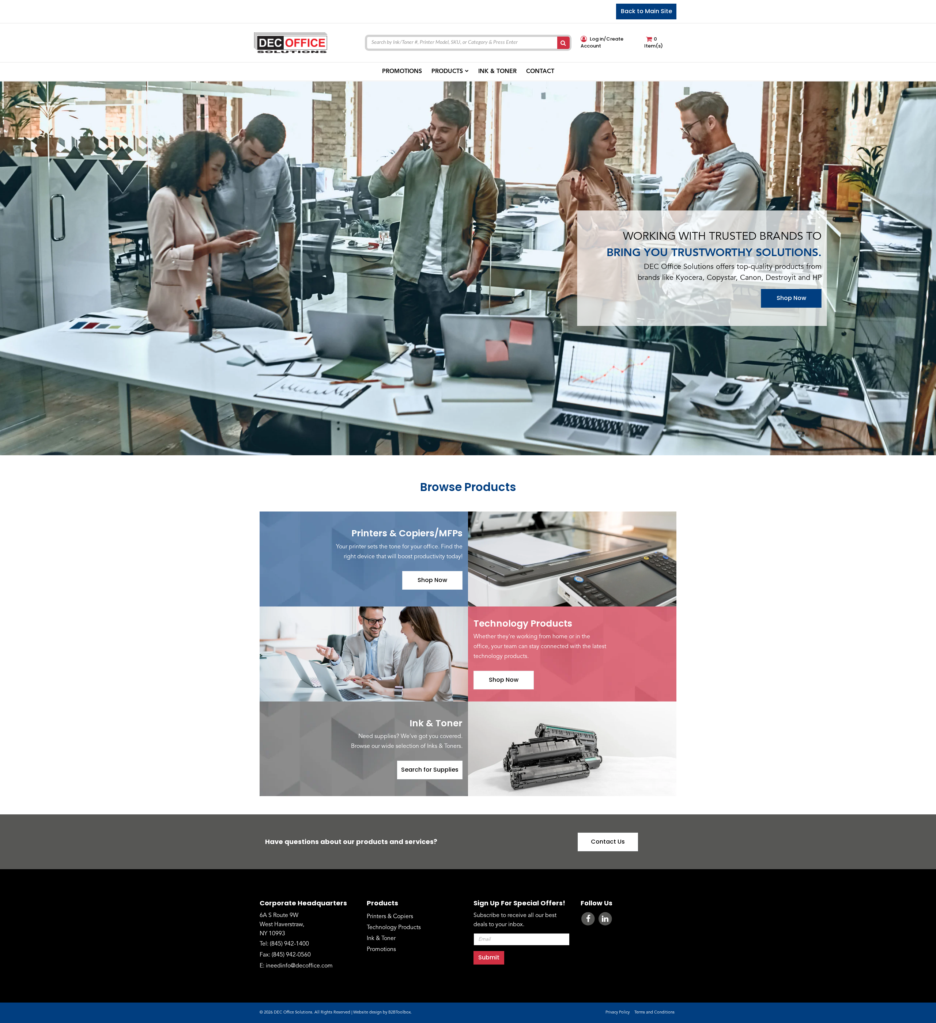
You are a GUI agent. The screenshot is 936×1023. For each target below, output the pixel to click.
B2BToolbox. (400, 1013)
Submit (488, 957)
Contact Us (608, 841)
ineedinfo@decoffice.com (299, 966)
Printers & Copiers (390, 917)
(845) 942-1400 (289, 944)
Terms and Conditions (654, 1013)
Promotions (381, 949)
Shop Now (791, 298)
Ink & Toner (381, 939)
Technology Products (394, 928)
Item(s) (653, 42)
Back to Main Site (646, 11)
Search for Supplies (429, 769)
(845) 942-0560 (291, 955)
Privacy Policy (617, 1013)
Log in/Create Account (602, 42)
